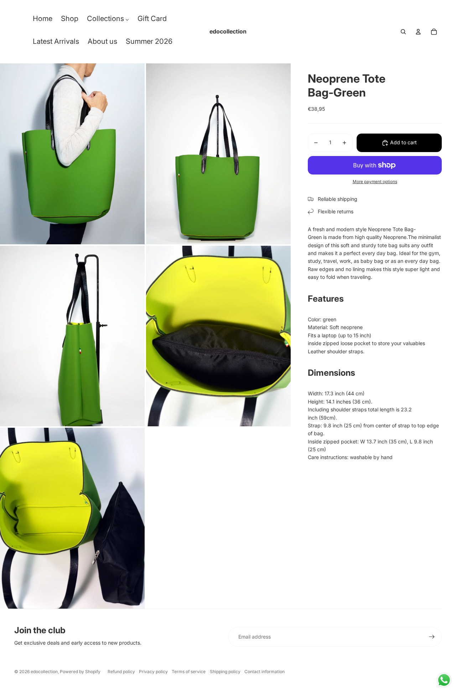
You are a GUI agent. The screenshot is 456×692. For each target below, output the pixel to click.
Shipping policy (225, 671)
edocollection (44, 671)
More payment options (375, 181)
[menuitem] (42, 20)
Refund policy (121, 671)
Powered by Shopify (80, 671)
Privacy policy (153, 671)
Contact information (264, 671)
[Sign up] (432, 637)
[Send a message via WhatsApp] (444, 680)
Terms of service (189, 671)
